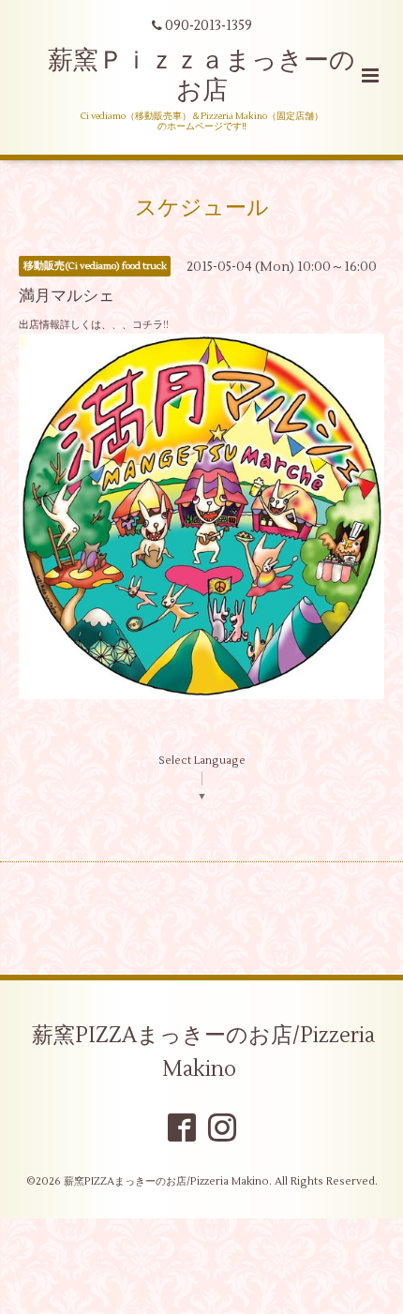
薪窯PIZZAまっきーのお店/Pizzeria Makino (203, 1052)
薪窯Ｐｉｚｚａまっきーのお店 (201, 75)
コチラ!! (150, 325)
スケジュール (202, 208)
